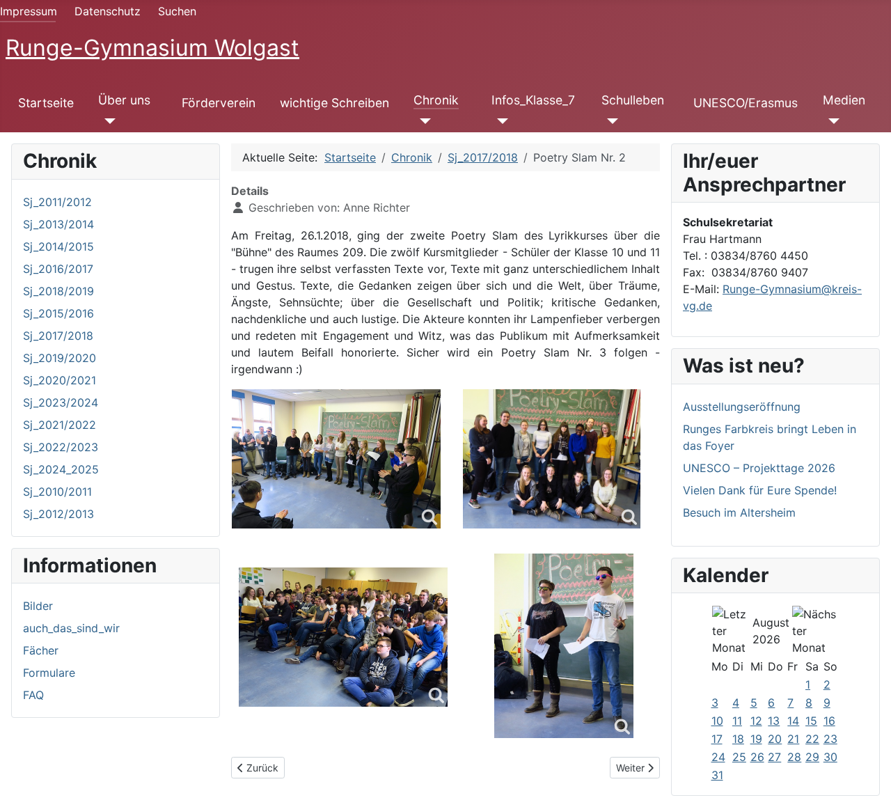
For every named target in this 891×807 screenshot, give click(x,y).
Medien (844, 100)
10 (717, 721)
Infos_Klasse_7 (533, 100)
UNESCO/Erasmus (745, 102)
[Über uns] (107, 121)
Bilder (38, 606)
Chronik (436, 100)
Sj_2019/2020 (59, 358)
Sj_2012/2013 (58, 514)
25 (739, 757)
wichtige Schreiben (334, 102)
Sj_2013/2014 (58, 224)
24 (718, 757)
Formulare (49, 673)
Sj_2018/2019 (58, 291)
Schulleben (632, 100)
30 (830, 757)
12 (756, 721)
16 (829, 721)
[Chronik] (422, 121)
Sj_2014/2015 (58, 246)
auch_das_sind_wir (71, 628)
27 (774, 757)
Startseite (46, 102)
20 (775, 739)
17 (717, 739)
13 (774, 721)
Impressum (28, 11)
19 (756, 739)
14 (793, 721)
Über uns (124, 100)
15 (811, 721)
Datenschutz (107, 11)
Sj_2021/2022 (59, 425)
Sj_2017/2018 (58, 336)
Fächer (40, 650)
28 (794, 757)
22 (812, 739)
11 (737, 721)
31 (717, 775)
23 (830, 739)
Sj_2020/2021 (59, 380)
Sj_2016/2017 (58, 269)
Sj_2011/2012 (57, 202)
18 (738, 739)
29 (812, 757)
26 (757, 757)
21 (793, 739)
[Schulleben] (610, 121)
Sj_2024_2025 (61, 469)
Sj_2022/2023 (60, 447)
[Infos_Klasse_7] (500, 121)
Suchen (177, 11)
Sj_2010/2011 (57, 492)
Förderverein (218, 102)
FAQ (33, 695)
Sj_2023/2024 (60, 402)
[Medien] (831, 121)
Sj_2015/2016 (58, 313)
